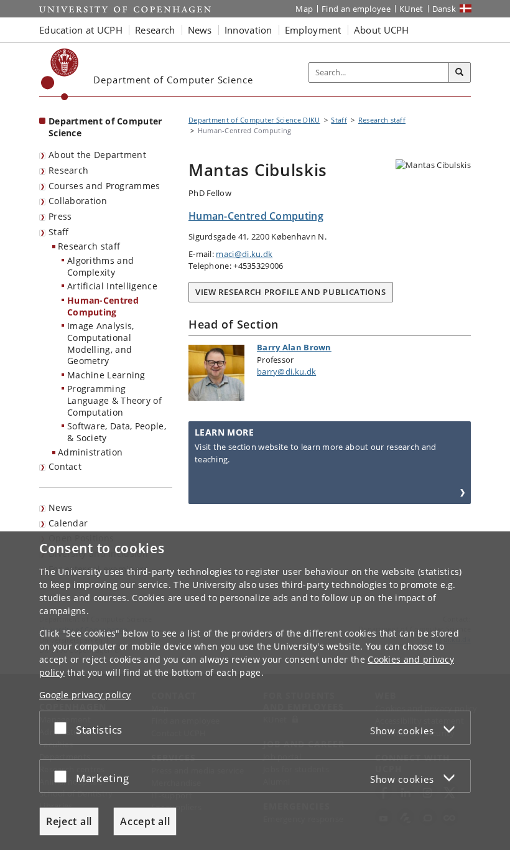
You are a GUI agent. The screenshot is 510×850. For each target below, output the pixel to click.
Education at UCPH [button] (81, 30)
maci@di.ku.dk (244, 253)
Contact (65, 466)
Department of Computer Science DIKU (254, 119)
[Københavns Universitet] (60, 74)
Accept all (145, 821)
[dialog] (255, 690)
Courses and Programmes (104, 186)
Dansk (444, 8)
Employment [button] (313, 30)
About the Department (97, 155)
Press (60, 216)
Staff (59, 232)
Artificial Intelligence (112, 286)
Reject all (69, 821)
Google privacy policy (85, 695)
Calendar (68, 523)
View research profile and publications (290, 291)
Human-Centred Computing (103, 306)
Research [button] (155, 30)
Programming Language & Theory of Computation (114, 400)
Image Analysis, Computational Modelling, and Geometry (100, 343)
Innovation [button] (248, 30)
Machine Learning (106, 375)
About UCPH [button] (381, 30)
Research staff (89, 246)
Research (68, 170)
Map (304, 8)
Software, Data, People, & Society (116, 432)
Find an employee (356, 8)
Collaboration (78, 201)
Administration (90, 452)
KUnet (411, 8)
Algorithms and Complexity (100, 266)
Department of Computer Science (105, 127)
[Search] (459, 72)
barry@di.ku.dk (286, 371)
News (60, 507)
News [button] (200, 30)
